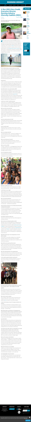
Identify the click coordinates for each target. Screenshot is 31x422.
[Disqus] (11, 370)
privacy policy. (25, 418)
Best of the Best (28, 19)
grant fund (15, 94)
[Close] (29, 417)
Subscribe (28, 50)
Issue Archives (10, 5)
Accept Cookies (28, 420)
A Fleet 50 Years (28, 26)
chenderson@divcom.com (4, 410)
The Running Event (23, 5)
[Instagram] (4, 5)
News (6, 5)
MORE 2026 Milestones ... (28, 33)
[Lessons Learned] (24, 12)
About (18, 5)
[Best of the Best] (24, 19)
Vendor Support (28, 29)
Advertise (14, 5)
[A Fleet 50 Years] (24, 26)
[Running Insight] (15, 2)
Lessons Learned (28, 12)
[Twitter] (3, 5)
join (5, 300)
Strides (13, 45)
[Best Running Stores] (19, 411)
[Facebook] (1, 5)
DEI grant (7, 228)
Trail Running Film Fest (18, 227)
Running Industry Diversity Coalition (14, 48)
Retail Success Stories (28, 16)
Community (2, 17)
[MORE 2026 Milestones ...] (24, 33)
